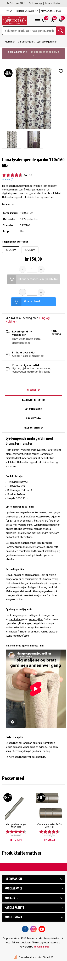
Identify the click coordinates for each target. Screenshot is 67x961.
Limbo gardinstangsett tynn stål (16, 825)
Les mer (6, 204)
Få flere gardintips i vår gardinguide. (26, 757)
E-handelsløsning (26, 957)
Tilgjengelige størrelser (15, 241)
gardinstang (16, 619)
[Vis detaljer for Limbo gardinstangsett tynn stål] (16, 806)
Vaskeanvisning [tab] (33, 409)
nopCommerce (41, 946)
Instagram (33, 929)
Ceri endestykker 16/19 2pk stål (49, 825)
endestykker (36, 619)
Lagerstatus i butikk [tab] (33, 400)
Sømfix (47, 743)
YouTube (41, 929)
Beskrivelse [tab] (33, 390)
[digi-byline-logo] (16, 957)
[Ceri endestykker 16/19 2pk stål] (49, 806)
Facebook (25, 929)
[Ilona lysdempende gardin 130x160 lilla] (11, 139)
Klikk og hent (32, 301)
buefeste (23, 636)
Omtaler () (7, 179)
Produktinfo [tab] (33, 418)
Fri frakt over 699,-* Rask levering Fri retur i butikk (33, 3)
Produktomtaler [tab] (33, 427)
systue (48, 747)
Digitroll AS (48, 957)
